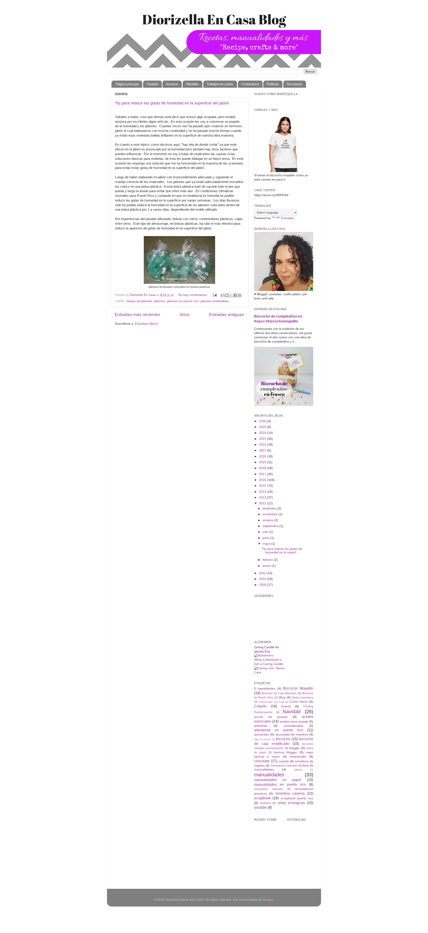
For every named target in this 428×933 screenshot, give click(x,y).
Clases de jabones (139, 301)
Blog (282, 697)
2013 (263, 497)
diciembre (270, 508)
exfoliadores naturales (284, 765)
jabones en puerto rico (183, 301)
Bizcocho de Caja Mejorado (279, 693)
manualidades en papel (277, 780)
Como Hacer (299, 701)
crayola (283, 761)
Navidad (291, 711)
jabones (159, 301)
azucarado (261, 734)
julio (266, 532)
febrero (268, 559)
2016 (263, 480)
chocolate (262, 761)
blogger (294, 748)
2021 (263, 450)
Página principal (127, 84)
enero (267, 565)
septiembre (271, 526)
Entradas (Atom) (146, 323)
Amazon (172, 84)
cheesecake (297, 756)
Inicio (185, 314)
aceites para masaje (294, 721)
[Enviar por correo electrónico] (222, 295)
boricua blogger (285, 752)
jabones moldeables (214, 301)
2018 (263, 468)
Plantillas (192, 84)
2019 (263, 462)
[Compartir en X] (231, 295)
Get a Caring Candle (268, 664)
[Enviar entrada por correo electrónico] (214, 295)
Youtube (152, 84)
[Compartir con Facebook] (235, 295)
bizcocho (283, 739)
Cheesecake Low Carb (271, 701)
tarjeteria (265, 803)
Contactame (250, 84)
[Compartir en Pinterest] (239, 295)
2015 (263, 485)
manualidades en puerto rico (280, 784)
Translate (287, 218)
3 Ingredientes (264, 688)
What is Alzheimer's (268, 659)
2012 (263, 503)
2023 (263, 439)
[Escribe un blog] (227, 295)
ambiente (260, 725)
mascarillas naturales (268, 789)
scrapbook (262, 798)
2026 (263, 421)
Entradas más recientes (137, 314)
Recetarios (294, 84)
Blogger (268, 899)
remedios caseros (290, 793)
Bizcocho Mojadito (298, 688)
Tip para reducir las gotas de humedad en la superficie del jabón (172, 103)
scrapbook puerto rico (297, 798)
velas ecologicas (291, 803)
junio (266, 538)
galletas (298, 769)
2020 (263, 456)
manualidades (269, 774)
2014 (263, 491)
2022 (263, 444)
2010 (263, 579)
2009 (263, 584)
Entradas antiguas (226, 314)
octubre (268, 520)
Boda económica (302, 697)
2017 (263, 474)
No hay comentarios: (193, 295)
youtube (260, 807)
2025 (263, 427)
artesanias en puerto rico (278, 730)
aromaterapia (293, 725)
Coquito (260, 706)
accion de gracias (271, 717)
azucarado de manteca (291, 734)
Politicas (273, 84)
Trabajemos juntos (220, 84)
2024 (263, 432)
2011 (263, 573)
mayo (267, 543)
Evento (286, 706)
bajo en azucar (262, 739)
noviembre (270, 514)
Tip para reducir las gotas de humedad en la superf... (282, 550)
